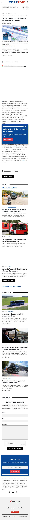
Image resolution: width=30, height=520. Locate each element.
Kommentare (7, 62)
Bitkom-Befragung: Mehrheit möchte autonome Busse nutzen (14, 270)
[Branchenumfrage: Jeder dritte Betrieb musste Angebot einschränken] (15, 335)
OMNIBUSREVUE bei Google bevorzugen (14, 66)
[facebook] (9, 492)
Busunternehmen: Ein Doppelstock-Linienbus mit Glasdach (14, 382)
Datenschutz (14, 516)
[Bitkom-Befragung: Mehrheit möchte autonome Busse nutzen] (15, 257)
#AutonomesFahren (9, 188)
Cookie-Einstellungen (23, 516)
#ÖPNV (9, 266)
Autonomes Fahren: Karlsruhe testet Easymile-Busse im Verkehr (14, 210)
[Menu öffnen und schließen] (2, 2)
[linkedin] (20, 492)
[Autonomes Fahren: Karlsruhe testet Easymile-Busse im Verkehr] (15, 197)
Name (3, 418)
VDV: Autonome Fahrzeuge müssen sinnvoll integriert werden (14, 240)
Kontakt (20, 508)
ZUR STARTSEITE (7, 176)
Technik (14, 13)
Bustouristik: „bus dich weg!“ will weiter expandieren (13, 315)
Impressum (5, 516)
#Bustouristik (10, 311)
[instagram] (16, 492)
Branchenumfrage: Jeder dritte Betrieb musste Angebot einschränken (15, 348)
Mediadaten (11, 508)
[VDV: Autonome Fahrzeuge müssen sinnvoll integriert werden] (15, 227)
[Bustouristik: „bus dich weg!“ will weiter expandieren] (15, 302)
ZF (2, 101)
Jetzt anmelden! (8, 139)
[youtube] (13, 492)
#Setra (9, 378)
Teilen (16, 62)
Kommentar (4, 424)
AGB (10, 516)
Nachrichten (8, 13)
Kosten (23, 160)
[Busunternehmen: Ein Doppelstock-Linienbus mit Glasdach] (15, 368)
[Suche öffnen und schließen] (27, 2)
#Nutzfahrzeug (17, 286)
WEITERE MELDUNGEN (8, 281)
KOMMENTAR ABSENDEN (15, 448)
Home (3, 13)
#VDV (9, 236)
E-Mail (3, 412)
